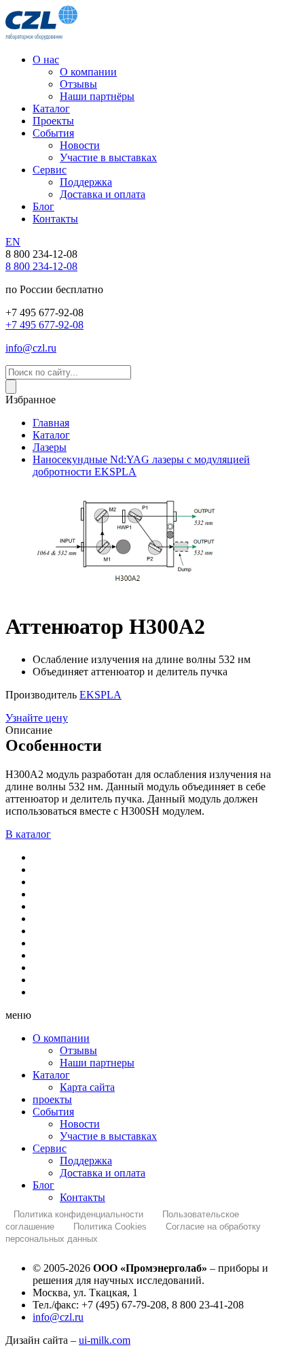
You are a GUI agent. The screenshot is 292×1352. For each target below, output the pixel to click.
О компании (88, 72)
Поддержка (86, 182)
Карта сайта (87, 1087)
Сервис (50, 169)
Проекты (53, 120)
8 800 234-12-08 (41, 266)
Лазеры (50, 447)
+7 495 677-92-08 (44, 325)
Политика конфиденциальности (78, 1214)
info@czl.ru (30, 348)
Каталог (51, 108)
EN (12, 242)
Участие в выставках (108, 157)
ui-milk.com (104, 1340)
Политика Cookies (110, 1226)
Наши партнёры (97, 96)
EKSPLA (100, 694)
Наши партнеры (97, 1062)
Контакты (55, 218)
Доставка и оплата (102, 194)
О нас (46, 59)
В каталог (28, 834)
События (53, 133)
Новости (80, 145)
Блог (43, 206)
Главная (51, 422)
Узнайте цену (36, 718)
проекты (52, 1099)
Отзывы (78, 84)
